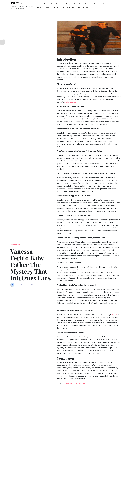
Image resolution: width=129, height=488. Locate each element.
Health (48, 7)
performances (70, 102)
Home (38, 4)
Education (78, 4)
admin (17, 285)
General (39, 7)
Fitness (97, 4)
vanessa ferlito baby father (74, 383)
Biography (15, 245)
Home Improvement (62, 7)
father (114, 314)
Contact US (49, 4)
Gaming (105, 4)
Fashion (88, 4)
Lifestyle (76, 7)
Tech (92, 7)
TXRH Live (17, 3)
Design (68, 4)
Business (59, 4)
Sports (85, 7)
